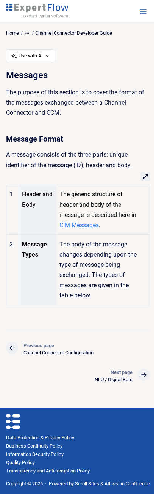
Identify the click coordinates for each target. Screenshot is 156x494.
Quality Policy (20, 462)
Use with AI (31, 55)
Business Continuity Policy (34, 446)
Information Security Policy (35, 454)
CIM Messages (79, 225)
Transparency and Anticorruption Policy (48, 471)
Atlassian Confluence (127, 483)
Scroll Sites (87, 483)
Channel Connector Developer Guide (73, 33)
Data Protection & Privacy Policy (40, 437)
